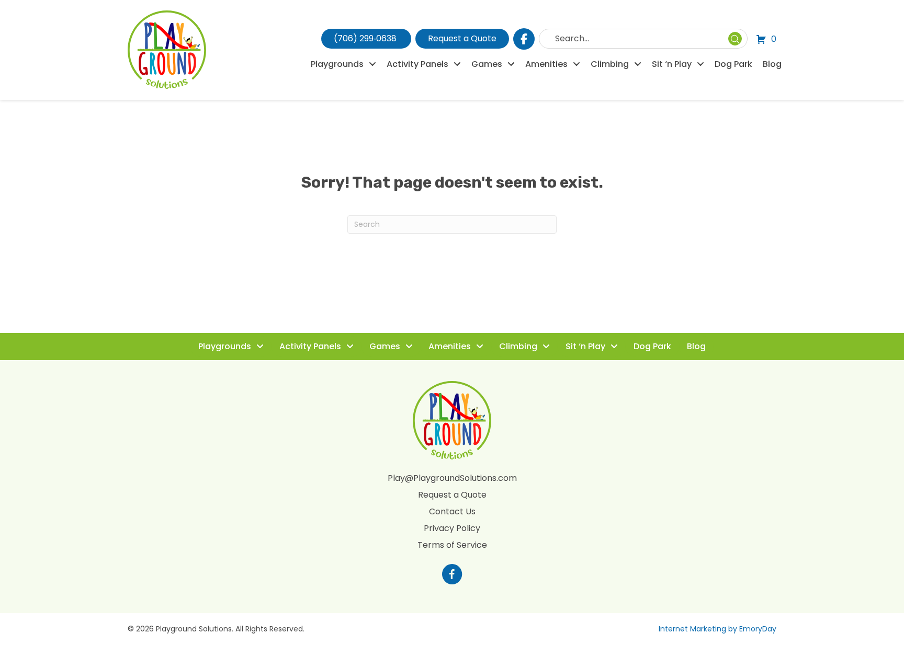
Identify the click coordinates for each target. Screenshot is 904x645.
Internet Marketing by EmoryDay (717, 629)
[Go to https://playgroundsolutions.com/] (452, 575)
